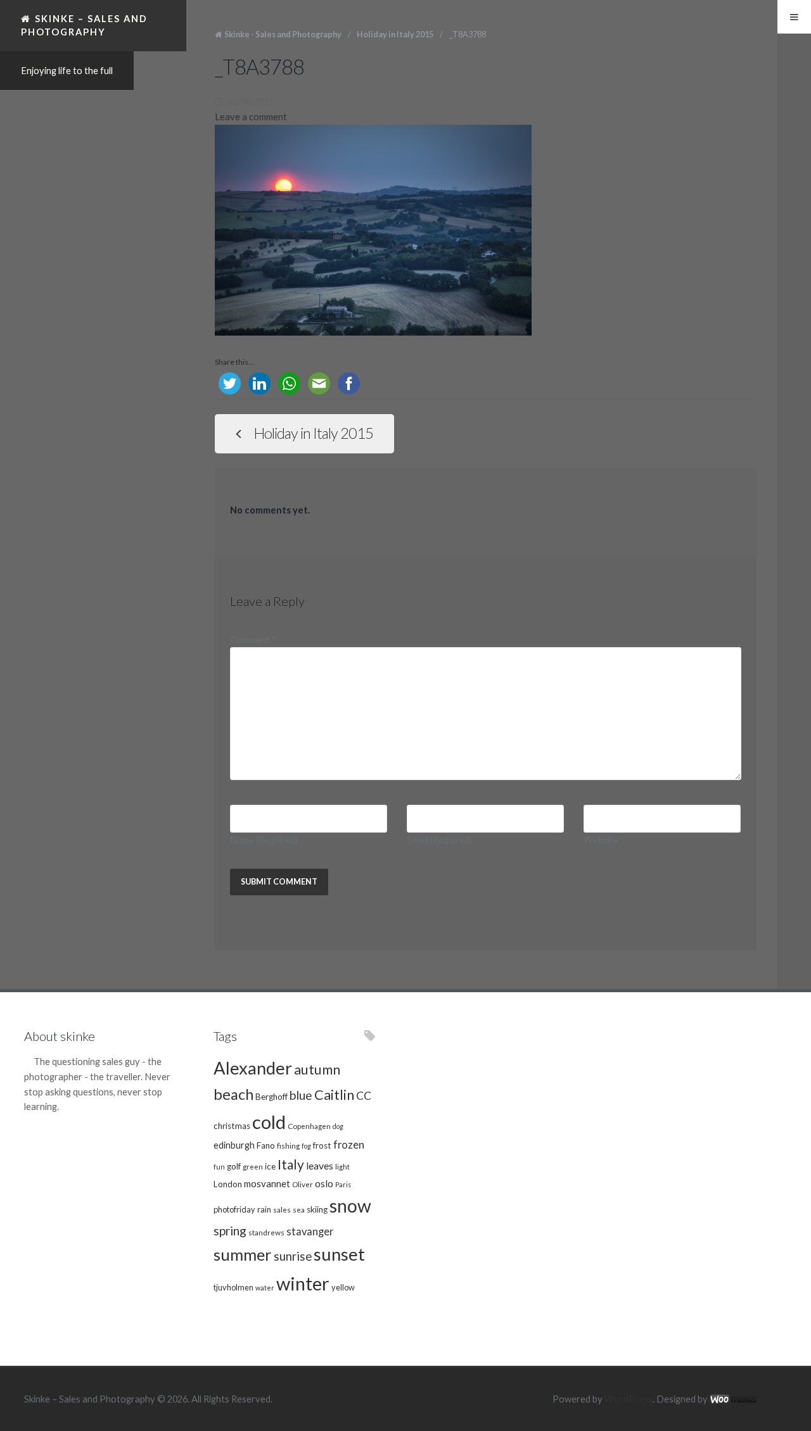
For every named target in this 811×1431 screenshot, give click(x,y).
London (228, 1184)
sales (282, 1209)
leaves (319, 1165)
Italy (291, 1164)
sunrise (293, 1256)
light (342, 1166)
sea (299, 1209)
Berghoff (271, 1097)
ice (270, 1166)
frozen (348, 1144)
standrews (266, 1232)
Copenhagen (309, 1125)
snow (350, 1205)
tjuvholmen (233, 1287)
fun (219, 1167)
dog (338, 1126)
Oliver (302, 1184)
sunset (339, 1254)
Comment (253, 639)
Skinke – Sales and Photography (84, 25)
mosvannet (267, 1183)
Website (601, 840)
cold (269, 1122)
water (264, 1287)
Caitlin (334, 1095)
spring (230, 1230)
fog (306, 1146)
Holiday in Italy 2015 (395, 34)
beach (233, 1094)
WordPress (628, 1399)
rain (264, 1209)
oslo (324, 1183)
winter (302, 1283)
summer (243, 1254)
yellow (343, 1287)
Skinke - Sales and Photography (283, 34)
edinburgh (234, 1145)
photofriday (234, 1209)
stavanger (309, 1231)
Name (264, 840)
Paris (343, 1184)
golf (234, 1166)
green (253, 1166)
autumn (317, 1069)
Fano (266, 1145)
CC (363, 1095)
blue (301, 1095)
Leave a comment (251, 116)
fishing (288, 1145)
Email (439, 840)
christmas (232, 1126)
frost (322, 1145)
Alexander (253, 1067)
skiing (317, 1209)
